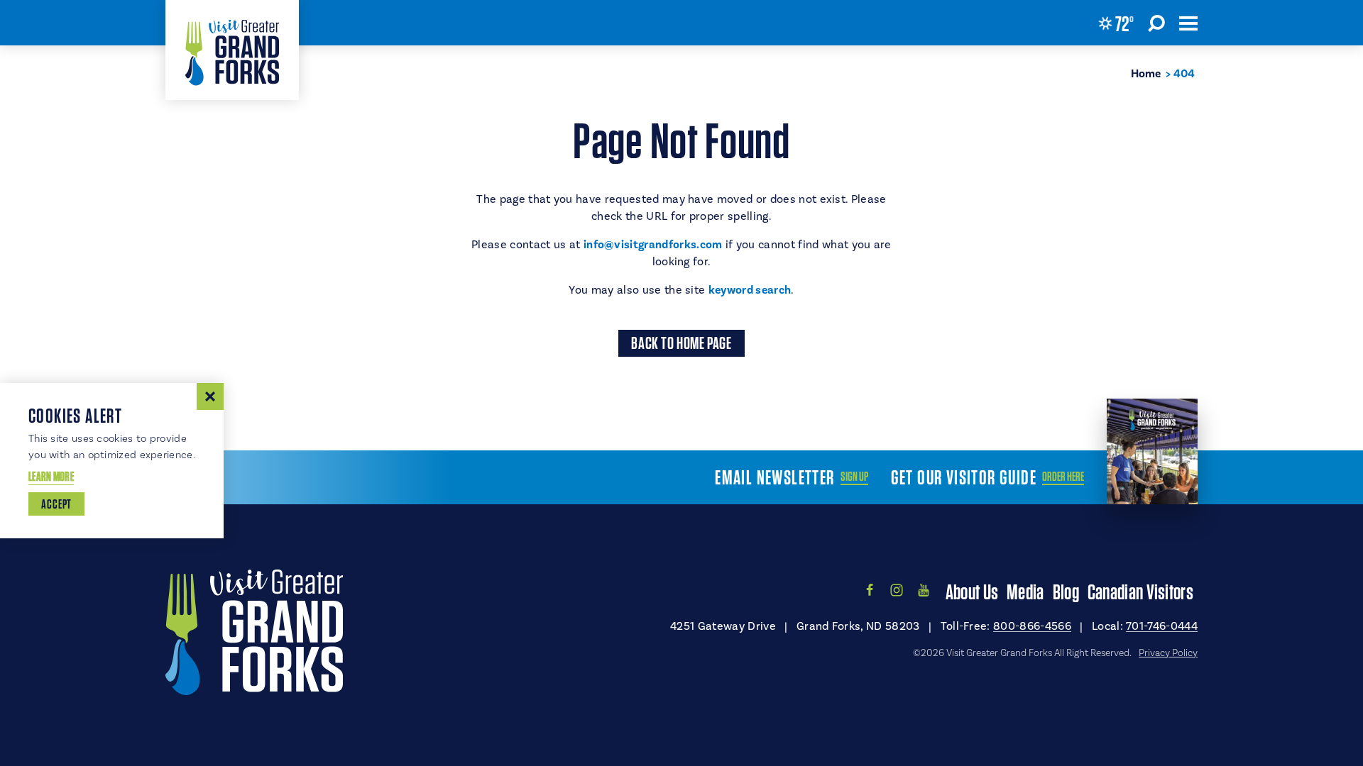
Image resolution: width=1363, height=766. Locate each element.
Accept (56, 503)
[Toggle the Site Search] (1156, 22)
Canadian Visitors (1140, 591)
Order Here (1063, 477)
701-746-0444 (1162, 626)
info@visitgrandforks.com (653, 245)
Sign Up (854, 477)
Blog (1066, 591)
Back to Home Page (681, 343)
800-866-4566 (1032, 626)
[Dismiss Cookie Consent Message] (210, 396)
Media (1025, 591)
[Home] (232, 50)
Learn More (51, 476)
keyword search (749, 290)
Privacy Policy (1168, 653)
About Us (972, 591)
